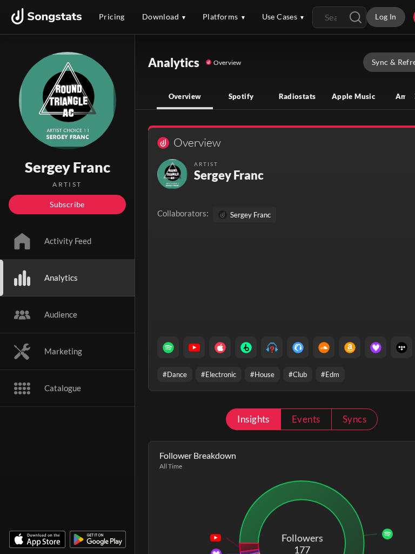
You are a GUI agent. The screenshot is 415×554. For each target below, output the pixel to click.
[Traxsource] (298, 347)
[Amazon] (349, 347)
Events (306, 419)
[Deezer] (375, 347)
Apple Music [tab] (353, 96)
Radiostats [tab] (297, 96)
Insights (253, 419)
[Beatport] (246, 347)
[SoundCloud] (323, 347)
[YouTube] (194, 347)
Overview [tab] (185, 96)
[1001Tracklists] (272, 347)
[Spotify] (168, 347)
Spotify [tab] (241, 96)
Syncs (354, 419)
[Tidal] (401, 347)
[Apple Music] (220, 347)
